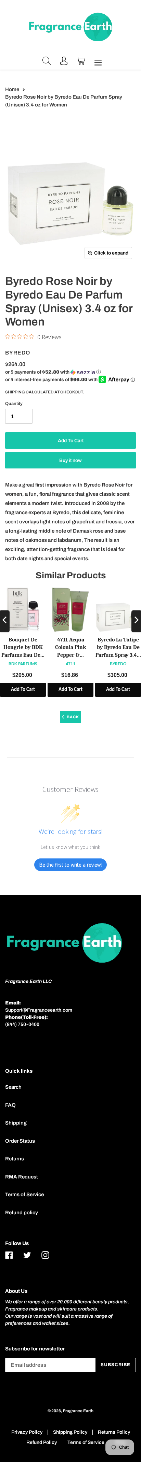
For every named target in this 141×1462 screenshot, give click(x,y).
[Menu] (96, 62)
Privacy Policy (26, 1432)
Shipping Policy (70, 1432)
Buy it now (70, 460)
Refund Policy (41, 1442)
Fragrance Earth (78, 1410)
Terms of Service (24, 1194)
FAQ (10, 1105)
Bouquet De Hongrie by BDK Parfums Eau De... (22, 647)
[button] (53, 372)
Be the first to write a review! (70, 865)
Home (12, 89)
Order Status (20, 1141)
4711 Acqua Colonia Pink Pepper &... (70, 647)
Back (73, 717)
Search (13, 1087)
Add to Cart (23, 689)
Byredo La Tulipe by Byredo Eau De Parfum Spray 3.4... (118, 647)
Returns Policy (114, 1432)
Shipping (15, 392)
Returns (14, 1158)
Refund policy (21, 1212)
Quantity (14, 403)
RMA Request (21, 1176)
